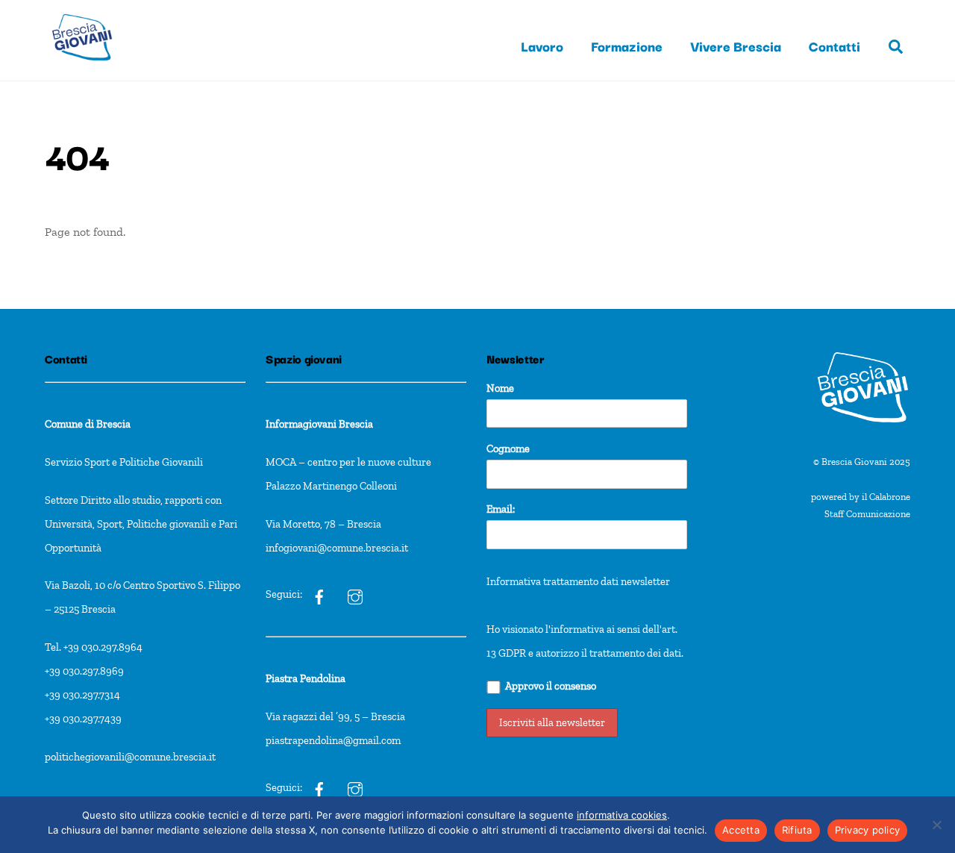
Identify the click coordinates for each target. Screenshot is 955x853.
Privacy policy (868, 830)
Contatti (834, 45)
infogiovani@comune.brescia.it (337, 547)
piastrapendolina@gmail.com (333, 740)
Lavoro (542, 45)
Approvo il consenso (550, 686)
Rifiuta (797, 830)
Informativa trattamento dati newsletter (578, 581)
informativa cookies (622, 815)
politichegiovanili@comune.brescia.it (130, 756)
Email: (500, 509)
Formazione (627, 45)
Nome (500, 388)
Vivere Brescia (735, 45)
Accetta (741, 830)
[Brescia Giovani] (82, 67)
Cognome (508, 448)
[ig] (319, 595)
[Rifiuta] (936, 824)
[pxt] (319, 787)
